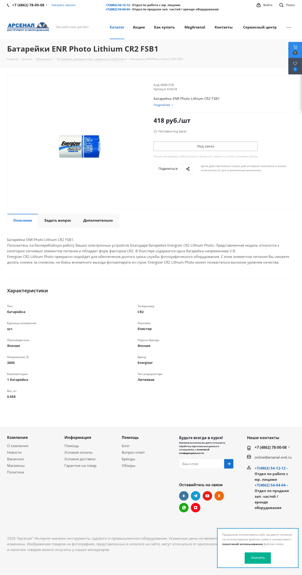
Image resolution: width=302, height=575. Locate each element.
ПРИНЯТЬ (258, 558)
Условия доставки (80, 459)
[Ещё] (289, 27)
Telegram (195, 496)
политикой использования (242, 544)
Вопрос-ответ (133, 452)
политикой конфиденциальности (194, 451)
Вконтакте (184, 496)
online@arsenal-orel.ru (273, 457)
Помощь (71, 445)
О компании (18, 445)
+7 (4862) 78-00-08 (271, 447)
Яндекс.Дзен (195, 507)
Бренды (128, 459)
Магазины (16, 465)
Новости (14, 452)
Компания (17, 437)
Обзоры (128, 465)
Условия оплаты (78, 452)
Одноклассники (219, 496)
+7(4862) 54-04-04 (117, 9)
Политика (15, 472)
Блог (126, 445)
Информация (77, 437)
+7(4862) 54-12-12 (117, 5)
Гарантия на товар (80, 465)
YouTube (207, 496)
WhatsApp (184, 507)
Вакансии (15, 459)
